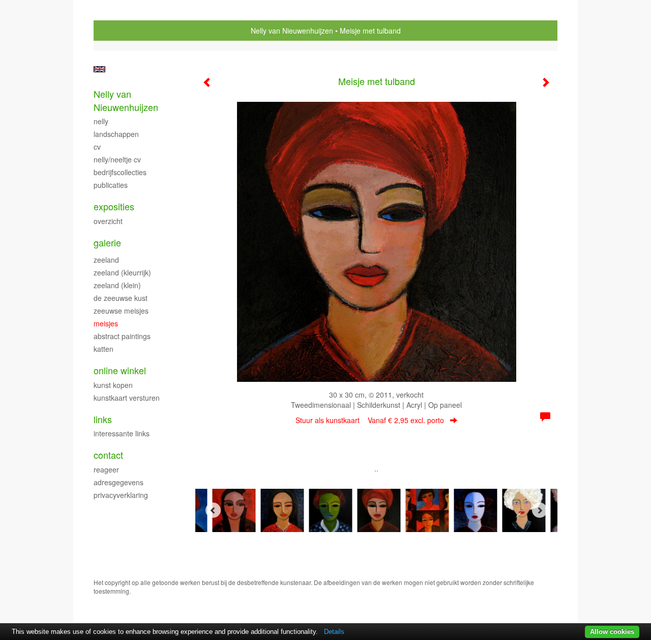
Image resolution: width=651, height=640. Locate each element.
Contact (108, 455)
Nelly (101, 121)
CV (97, 147)
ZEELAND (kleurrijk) (122, 272)
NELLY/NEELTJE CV (117, 159)
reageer (106, 469)
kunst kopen (113, 385)
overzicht (108, 221)
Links (103, 419)
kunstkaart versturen (127, 398)
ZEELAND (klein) (117, 285)
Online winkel (120, 370)
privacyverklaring (121, 495)
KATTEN (103, 349)
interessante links (122, 433)
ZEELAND (106, 260)
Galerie (107, 242)
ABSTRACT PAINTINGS (122, 336)
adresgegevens (118, 482)
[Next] (539, 510)
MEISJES (106, 323)
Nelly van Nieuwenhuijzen (292, 30)
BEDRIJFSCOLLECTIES (120, 172)
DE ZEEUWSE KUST (120, 298)
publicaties (111, 185)
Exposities (114, 206)
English (99, 69)
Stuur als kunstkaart (369, 420)
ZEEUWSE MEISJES (121, 310)
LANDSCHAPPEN (116, 134)
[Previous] (213, 510)
